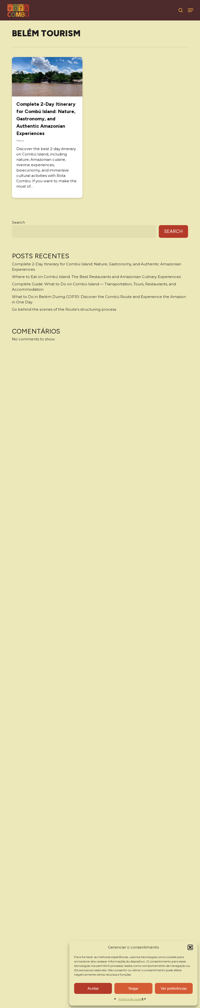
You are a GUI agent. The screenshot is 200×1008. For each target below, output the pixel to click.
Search (18, 222)
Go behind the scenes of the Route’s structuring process (64, 309)
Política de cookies (131, 999)
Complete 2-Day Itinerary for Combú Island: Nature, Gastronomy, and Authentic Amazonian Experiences (46, 118)
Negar (133, 988)
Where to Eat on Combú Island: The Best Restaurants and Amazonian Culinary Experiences (96, 276)
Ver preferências (174, 988)
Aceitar (93, 988)
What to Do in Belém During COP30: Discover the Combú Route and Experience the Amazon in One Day (99, 299)
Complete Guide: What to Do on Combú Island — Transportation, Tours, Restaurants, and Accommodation (94, 287)
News (20, 140)
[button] (190, 947)
